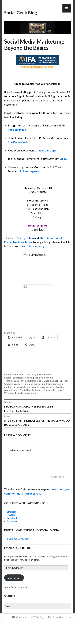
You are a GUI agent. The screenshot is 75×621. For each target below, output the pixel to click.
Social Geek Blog (20, 12)
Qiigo (63, 158)
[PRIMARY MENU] (66, 8)
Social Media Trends (31, 390)
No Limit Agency (29, 171)
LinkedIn (11, 511)
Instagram (12, 521)
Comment (57, 476)
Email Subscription (18, 547)
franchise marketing (34, 384)
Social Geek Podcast (18, 538)
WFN (62, 390)
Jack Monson (44, 374)
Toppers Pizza (17, 129)
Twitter (11, 514)
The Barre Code (18, 142)
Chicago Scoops (46, 150)
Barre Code (36, 380)
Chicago (64, 380)
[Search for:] (37, 606)
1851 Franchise (20, 380)
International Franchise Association (35, 387)
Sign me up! (14, 578)
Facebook (12, 518)
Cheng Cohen (51, 380)
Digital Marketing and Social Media (33, 377)
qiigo (16, 390)
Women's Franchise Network (20, 393)
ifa (13, 387)
